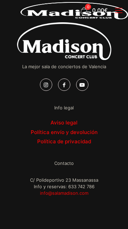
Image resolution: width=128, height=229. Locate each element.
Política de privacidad (64, 141)
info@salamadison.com (64, 193)
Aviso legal (64, 122)
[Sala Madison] (74, 10)
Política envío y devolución (64, 132)
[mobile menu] (119, 10)
